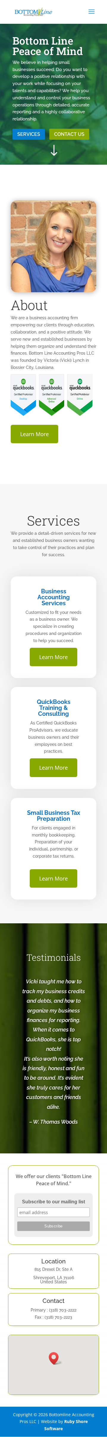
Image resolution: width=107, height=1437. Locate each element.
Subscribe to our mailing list (53, 1201)
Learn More (34, 434)
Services (28, 134)
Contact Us (69, 134)
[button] (55, 1358)
